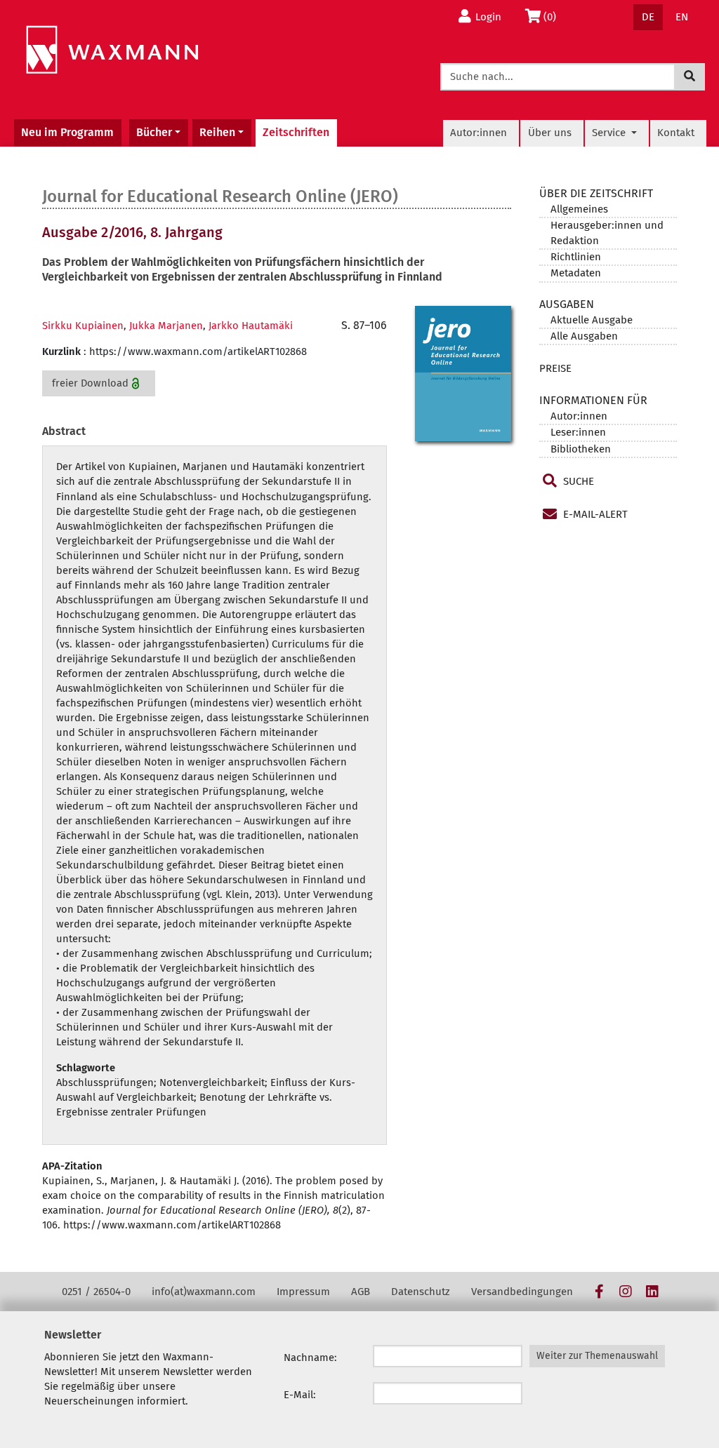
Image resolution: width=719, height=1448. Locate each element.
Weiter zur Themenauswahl (597, 1356)
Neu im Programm (67, 132)
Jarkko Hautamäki (251, 325)
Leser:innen (578, 432)
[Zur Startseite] (112, 50)
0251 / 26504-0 (96, 1291)
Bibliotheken (580, 449)
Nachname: (310, 1357)
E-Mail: (300, 1394)
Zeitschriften (296, 132)
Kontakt (675, 132)
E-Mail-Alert (594, 514)
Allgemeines (579, 209)
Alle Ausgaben (584, 336)
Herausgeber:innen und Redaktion (607, 232)
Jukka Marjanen (166, 325)
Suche (577, 481)
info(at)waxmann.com (204, 1291)
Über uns (550, 132)
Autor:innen (478, 132)
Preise (555, 368)
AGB (360, 1291)
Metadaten (575, 273)
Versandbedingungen (522, 1291)
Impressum (303, 1291)
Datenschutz (420, 1291)
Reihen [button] (217, 132)
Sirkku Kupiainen (83, 325)
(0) (554, 16)
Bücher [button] (154, 132)
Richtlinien (575, 256)
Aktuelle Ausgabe (591, 320)
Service (610, 132)
